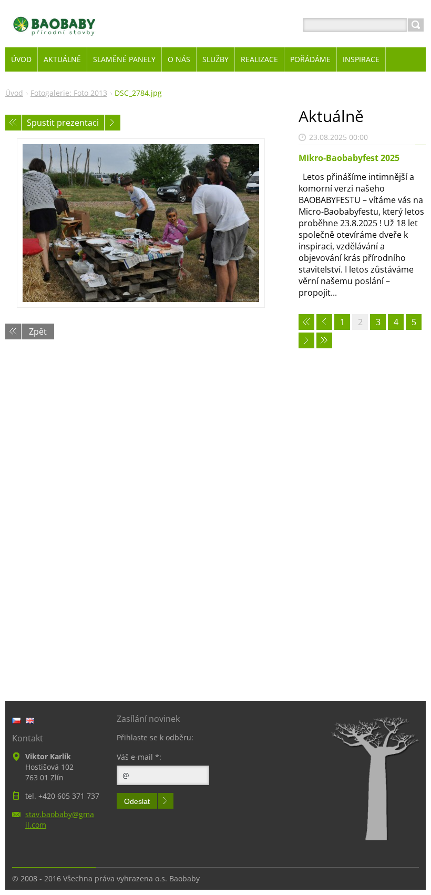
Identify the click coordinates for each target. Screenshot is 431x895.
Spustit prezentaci (63, 122)
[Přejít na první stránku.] (306, 322)
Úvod (14, 93)
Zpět (38, 331)
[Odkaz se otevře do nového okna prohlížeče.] (141, 223)
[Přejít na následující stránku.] (306, 340)
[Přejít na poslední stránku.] (324, 340)
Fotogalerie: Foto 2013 (68, 93)
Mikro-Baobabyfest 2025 (349, 158)
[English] (30, 720)
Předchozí (13, 122)
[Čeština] (16, 720)
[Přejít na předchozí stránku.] (324, 322)
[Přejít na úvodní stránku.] (54, 37)
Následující (112, 122)
